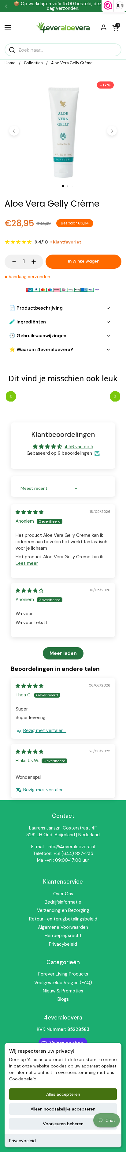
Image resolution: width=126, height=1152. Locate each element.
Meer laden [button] (63, 653)
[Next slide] (112, 131)
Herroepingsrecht (63, 935)
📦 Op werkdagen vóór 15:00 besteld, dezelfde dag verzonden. (63, 6)
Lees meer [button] (27, 563)
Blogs (63, 999)
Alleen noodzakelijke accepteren (63, 1109)
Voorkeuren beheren (63, 1123)
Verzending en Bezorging (63, 910)
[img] (29, 512)
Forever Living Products (63, 974)
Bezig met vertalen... (44, 730)
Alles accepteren (63, 1094)
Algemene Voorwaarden (63, 927)
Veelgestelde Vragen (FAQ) (63, 983)
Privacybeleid (22, 1140)
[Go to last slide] (14, 131)
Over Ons (63, 894)
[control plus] (36, 262)
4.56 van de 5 (79, 447)
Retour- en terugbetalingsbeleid (63, 919)
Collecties (33, 62)
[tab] (63, 186)
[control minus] (11, 262)
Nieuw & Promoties (63, 991)
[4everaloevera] (63, 27)
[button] (115, 28)
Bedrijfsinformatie (63, 902)
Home (10, 62)
